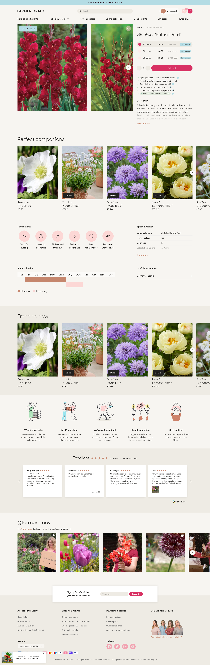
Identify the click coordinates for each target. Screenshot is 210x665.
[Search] (80, 11)
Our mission (23, 617)
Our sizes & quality (26, 626)
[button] (19, 481)
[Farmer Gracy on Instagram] (125, 646)
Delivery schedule (145, 276)
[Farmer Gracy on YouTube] (133, 646)
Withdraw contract (70, 634)
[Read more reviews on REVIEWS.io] (180, 501)
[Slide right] (128, 67)
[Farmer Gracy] (31, 11)
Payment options (113, 617)
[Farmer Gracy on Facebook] (109, 646)
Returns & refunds (70, 630)
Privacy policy (112, 621)
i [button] (170, 87)
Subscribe (136, 594)
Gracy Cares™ (24, 621)
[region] (105, 481)
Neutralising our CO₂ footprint (31, 630)
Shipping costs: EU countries (74, 626)
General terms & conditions (118, 630)
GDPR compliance (114, 626)
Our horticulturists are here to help (165, 637)
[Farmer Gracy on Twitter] (117, 646)
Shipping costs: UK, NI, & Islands (76, 621)
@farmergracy (27, 529)
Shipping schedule (70, 617)
